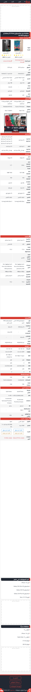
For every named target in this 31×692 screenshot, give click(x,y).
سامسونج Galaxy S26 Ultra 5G (21, 586)
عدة (28, 1)
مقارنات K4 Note (8, 438)
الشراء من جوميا (18, 433)
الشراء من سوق (18, 430)
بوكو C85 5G (26, 644)
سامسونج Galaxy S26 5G (22, 590)
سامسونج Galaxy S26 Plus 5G (21, 593)
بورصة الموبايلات (15, 686)
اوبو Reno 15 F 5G (24, 597)
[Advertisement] (15, 17)
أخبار (13, 1)
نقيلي (5, 1)
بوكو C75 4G (26, 641)
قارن (19, 1)
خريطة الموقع (15, 682)
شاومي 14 (26, 630)
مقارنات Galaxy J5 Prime (18, 438)
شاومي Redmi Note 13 (23, 637)
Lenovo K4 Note (7, 61)
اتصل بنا (15, 678)
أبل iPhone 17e (25, 582)
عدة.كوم (12, 690)
